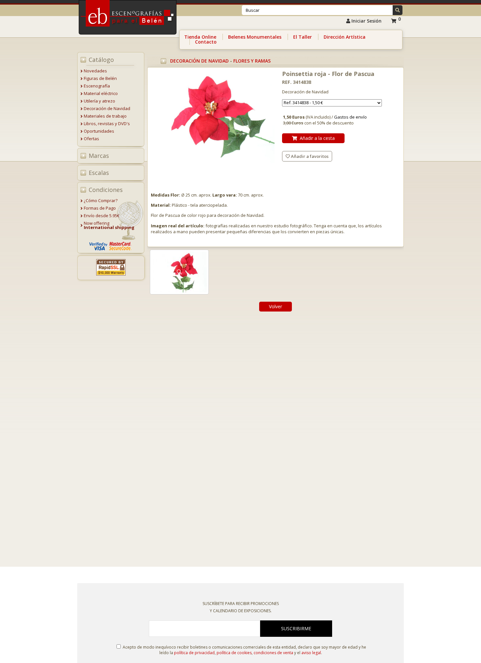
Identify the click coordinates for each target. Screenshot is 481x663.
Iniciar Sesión (366, 21)
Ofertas (91, 139)
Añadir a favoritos (309, 156)
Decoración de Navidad (107, 108)
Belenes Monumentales (254, 37)
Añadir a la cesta (316, 138)
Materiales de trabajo (105, 116)
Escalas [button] (99, 173)
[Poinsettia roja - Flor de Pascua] (213, 118)
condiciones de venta (273, 652)
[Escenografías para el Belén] (128, 36)
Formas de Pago (100, 208)
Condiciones (106, 190)
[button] (397, 10)
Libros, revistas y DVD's (107, 123)
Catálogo (101, 60)
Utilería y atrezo (99, 101)
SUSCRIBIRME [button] (296, 628)
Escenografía (97, 86)
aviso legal (311, 652)
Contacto (206, 42)
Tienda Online (200, 37)
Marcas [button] (99, 156)
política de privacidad (194, 652)
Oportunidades (99, 131)
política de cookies (234, 652)
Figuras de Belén (100, 78)
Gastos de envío (350, 117)
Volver (275, 306)
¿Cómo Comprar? (100, 200)
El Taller (302, 37)
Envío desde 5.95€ (101, 215)
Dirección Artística (344, 37)
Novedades (95, 71)
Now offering (109, 225)
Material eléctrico (101, 93)
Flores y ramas (252, 61)
